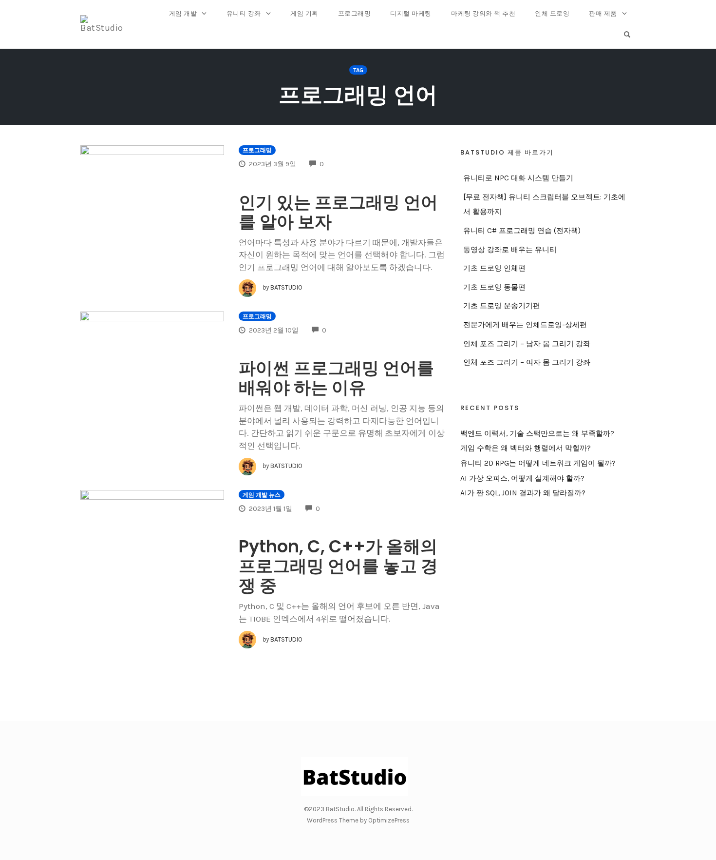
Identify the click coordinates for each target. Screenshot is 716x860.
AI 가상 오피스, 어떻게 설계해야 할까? (522, 478)
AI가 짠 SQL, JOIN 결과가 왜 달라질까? (522, 493)
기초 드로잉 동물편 (494, 287)
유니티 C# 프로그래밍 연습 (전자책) (522, 230)
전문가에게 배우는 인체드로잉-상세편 (525, 324)
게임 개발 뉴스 (262, 494)
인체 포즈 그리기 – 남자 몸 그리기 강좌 (526, 343)
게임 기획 (304, 13)
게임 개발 (183, 13)
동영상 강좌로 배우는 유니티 (510, 249)
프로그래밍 (354, 13)
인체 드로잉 (552, 13)
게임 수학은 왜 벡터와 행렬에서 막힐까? (525, 448)
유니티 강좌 (243, 13)
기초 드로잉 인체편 (494, 268)
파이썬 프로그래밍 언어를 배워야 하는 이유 (336, 377)
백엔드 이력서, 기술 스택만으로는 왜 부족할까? (537, 433)
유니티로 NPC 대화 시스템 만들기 (518, 178)
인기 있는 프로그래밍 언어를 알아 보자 (338, 212)
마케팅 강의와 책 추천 (483, 13)
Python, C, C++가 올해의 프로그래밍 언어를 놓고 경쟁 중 (338, 565)
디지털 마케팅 (411, 13)
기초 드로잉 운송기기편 (501, 305)
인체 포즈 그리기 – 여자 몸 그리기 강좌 (526, 362)
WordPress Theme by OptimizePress (358, 820)
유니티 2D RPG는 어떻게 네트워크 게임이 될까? (538, 463)
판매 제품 (603, 13)
